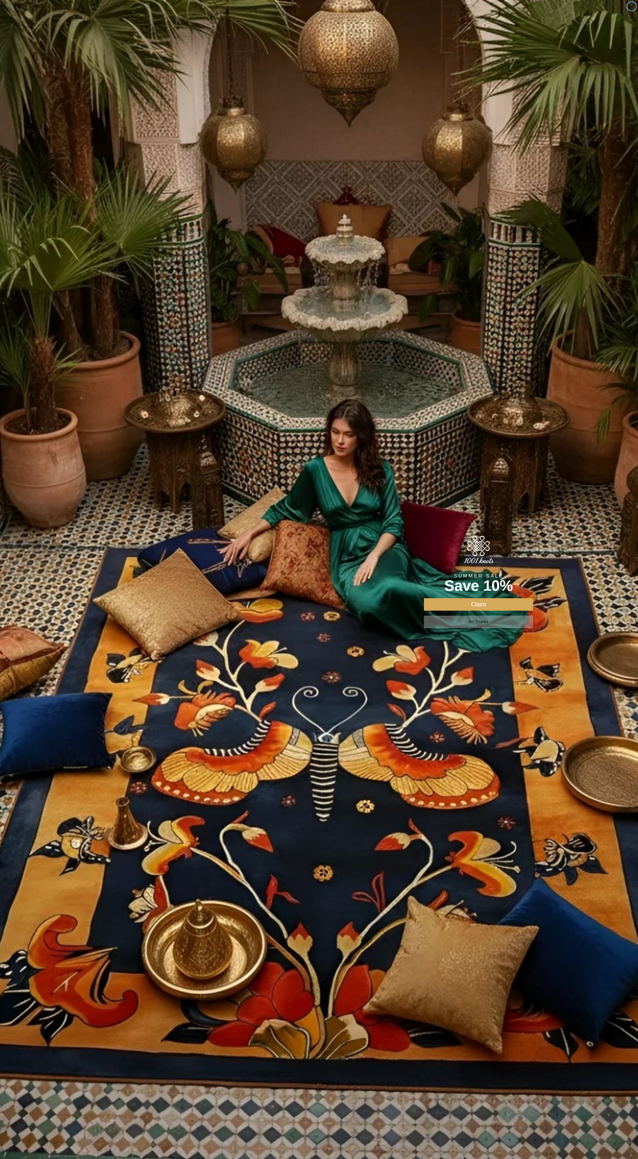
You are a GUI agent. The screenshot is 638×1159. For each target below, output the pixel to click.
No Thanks (478, 622)
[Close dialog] (631, 6)
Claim (478, 604)
